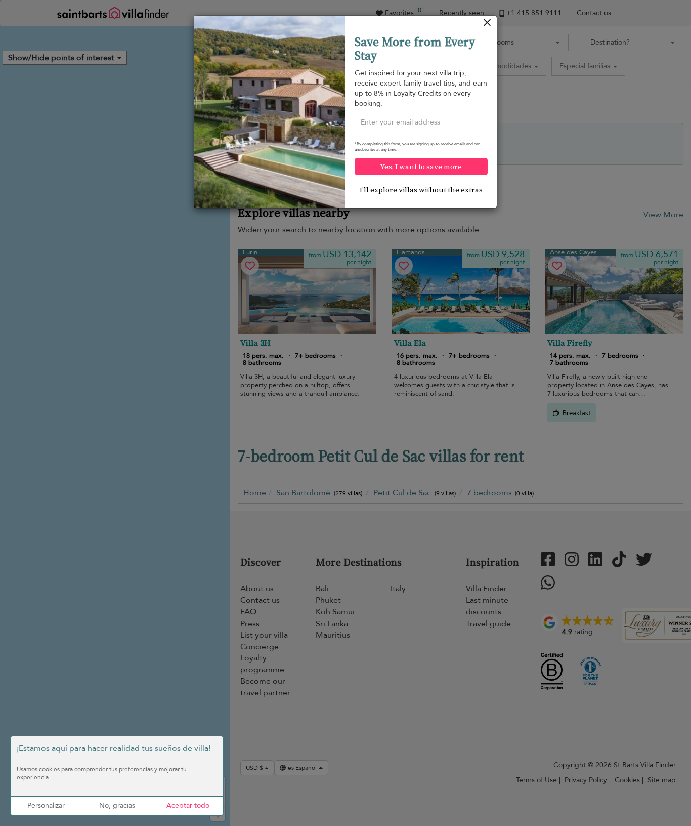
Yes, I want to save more (421, 166)
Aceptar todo (187, 805)
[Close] (487, 25)
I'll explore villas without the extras (421, 190)
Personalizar (46, 805)
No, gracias (117, 805)
